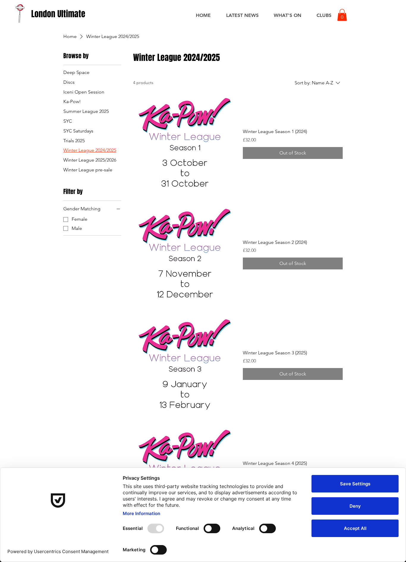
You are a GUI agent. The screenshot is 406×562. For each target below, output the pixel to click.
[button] (342, 15)
